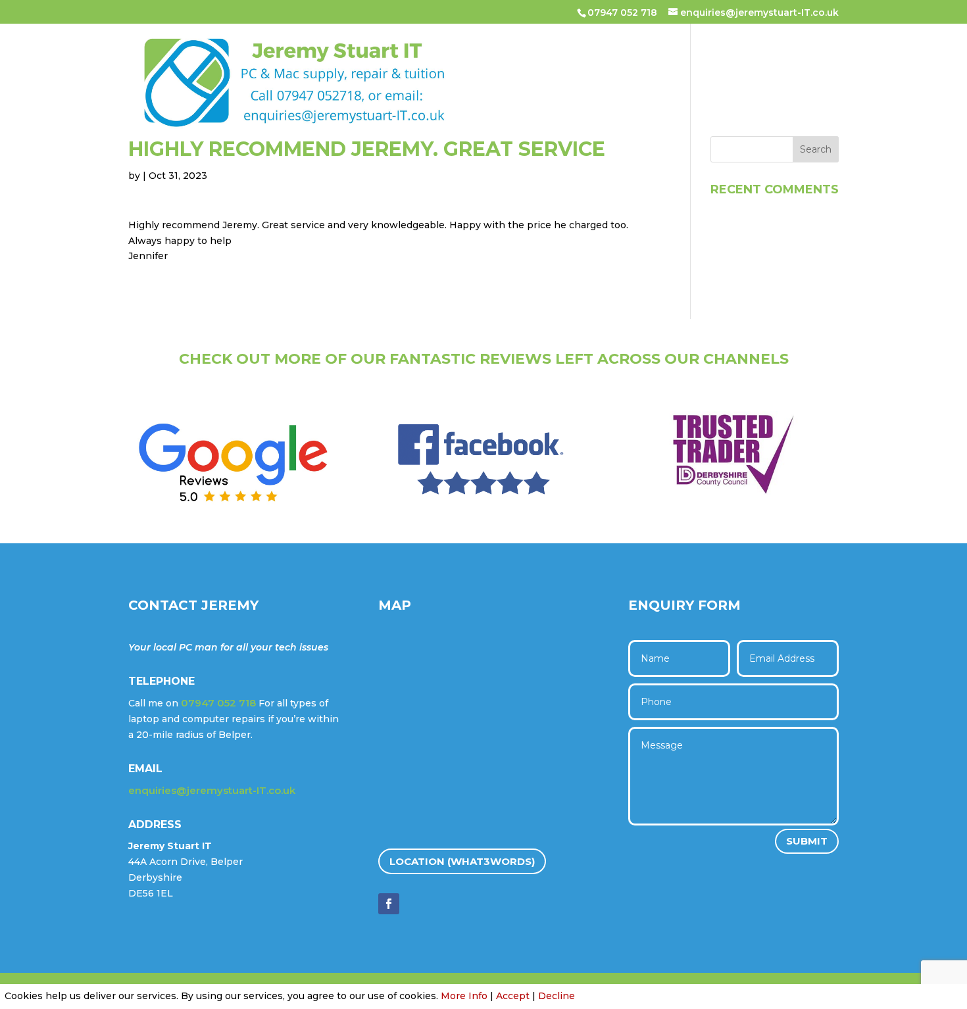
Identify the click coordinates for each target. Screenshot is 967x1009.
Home (371, 62)
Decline (556, 996)
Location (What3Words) (462, 861)
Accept (513, 996)
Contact (382, 104)
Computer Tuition (628, 62)
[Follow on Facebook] (388, 903)
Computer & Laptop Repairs (481, 62)
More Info (464, 996)
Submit (807, 841)
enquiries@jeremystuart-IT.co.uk (211, 790)
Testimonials (735, 62)
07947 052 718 (622, 12)
